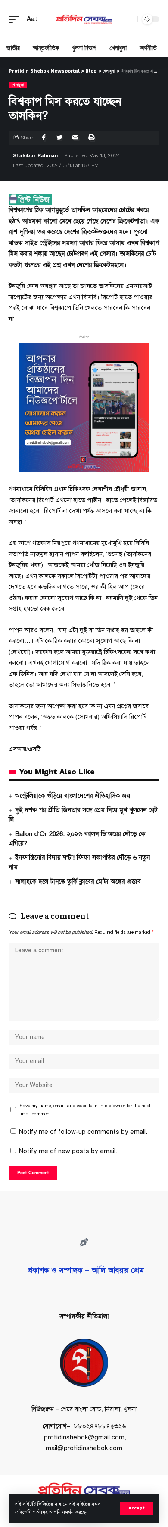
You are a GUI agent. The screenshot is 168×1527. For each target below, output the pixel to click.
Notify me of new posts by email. (68, 1151)
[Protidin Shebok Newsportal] (84, 19)
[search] (128, 19)
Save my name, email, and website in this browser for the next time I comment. (84, 1110)
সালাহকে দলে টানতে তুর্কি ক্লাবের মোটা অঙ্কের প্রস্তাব (78, 881)
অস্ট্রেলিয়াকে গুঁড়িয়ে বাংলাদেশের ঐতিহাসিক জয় (72, 795)
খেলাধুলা (18, 84)
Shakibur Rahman (35, 155)
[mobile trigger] (16, 19)
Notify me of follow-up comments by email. (83, 1132)
